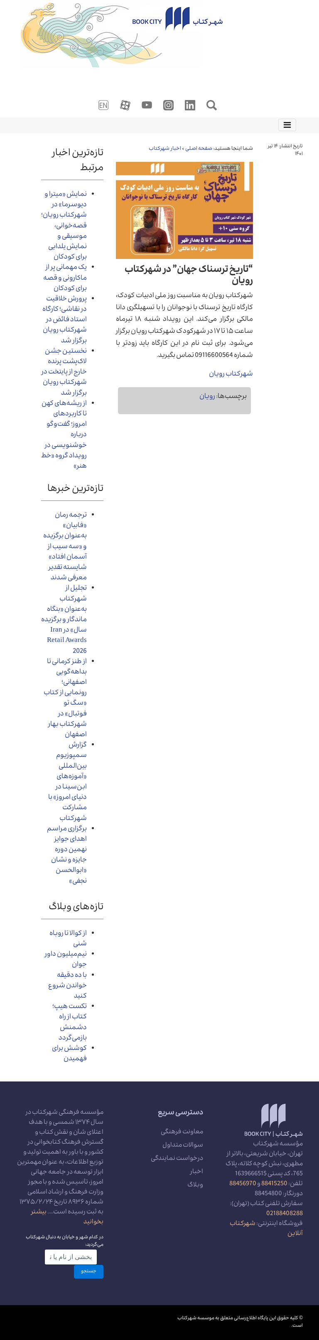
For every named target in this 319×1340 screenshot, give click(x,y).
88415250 (274, 1184)
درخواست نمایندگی (177, 1159)
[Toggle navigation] (287, 125)
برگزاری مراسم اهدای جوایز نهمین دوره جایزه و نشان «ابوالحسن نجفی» (67, 855)
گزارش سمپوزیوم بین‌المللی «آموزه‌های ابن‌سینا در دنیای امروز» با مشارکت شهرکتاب (67, 782)
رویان (207, 397)
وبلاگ (195, 1186)
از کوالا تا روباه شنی (68, 939)
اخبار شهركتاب (165, 149)
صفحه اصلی (198, 149)
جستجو (88, 1272)
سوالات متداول (182, 1146)
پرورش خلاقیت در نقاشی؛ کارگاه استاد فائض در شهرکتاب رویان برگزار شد (64, 320)
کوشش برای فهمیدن (69, 1054)
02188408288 (284, 1214)
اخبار (196, 1172)
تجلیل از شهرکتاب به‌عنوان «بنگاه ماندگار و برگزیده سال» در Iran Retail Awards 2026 (64, 620)
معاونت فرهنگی (182, 1132)
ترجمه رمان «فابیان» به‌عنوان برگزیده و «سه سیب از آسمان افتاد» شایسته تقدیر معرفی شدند (65, 547)
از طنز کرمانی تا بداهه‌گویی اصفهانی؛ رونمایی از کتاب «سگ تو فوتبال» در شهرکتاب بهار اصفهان (65, 699)
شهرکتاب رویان (231, 374)
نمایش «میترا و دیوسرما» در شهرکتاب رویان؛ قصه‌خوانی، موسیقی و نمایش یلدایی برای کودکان (64, 226)
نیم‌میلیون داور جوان (66, 960)
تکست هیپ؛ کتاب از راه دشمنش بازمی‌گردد (69, 1023)
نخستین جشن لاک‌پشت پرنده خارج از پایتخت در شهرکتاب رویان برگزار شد (64, 373)
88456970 (242, 1184)
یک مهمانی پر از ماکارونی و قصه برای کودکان (65, 278)
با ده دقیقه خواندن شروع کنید (67, 986)
